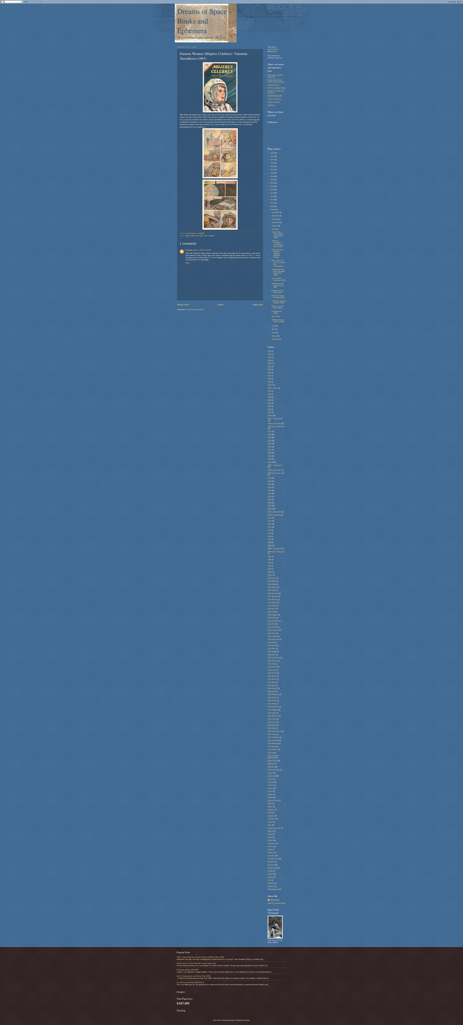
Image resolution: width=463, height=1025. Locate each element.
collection (271, 767)
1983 (269, 563)
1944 (269, 394)
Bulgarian (271, 764)
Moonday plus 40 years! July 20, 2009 (278, 285)
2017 (272, 183)
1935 (269, 373)
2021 (272, 170)
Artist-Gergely (272, 636)
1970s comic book (274, 515)
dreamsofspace (273, 49)
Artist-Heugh (272, 651)
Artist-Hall (271, 642)
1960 (269, 459)
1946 (269, 400)
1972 (269, 521)
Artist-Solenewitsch (274, 731)
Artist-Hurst (272, 655)
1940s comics (272, 388)
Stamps (270, 877)
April (274, 333)
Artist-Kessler (272, 661)
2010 (272, 206)
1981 (269, 557)
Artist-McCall (272, 673)
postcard (271, 846)
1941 (269, 391)
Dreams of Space (274, 102)
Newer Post (182, 305)
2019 (272, 176)
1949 (269, 409)
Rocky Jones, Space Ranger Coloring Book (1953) (277, 234)
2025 (272, 156)
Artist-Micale (272, 679)
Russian (270, 865)
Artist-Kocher (272, 667)
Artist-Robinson (273, 716)
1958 (269, 453)
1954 (269, 441)
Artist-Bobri (272, 590)
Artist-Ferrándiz (273, 621)
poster (270, 849)
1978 (269, 536)
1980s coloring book (275, 548)
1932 (269, 369)
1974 (269, 527)
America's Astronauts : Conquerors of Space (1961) (277, 243)
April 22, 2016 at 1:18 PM (202, 250)
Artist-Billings (272, 587)
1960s (187, 236)
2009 (272, 210)
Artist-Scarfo (272, 722)
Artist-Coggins (273, 615)
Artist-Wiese (272, 746)
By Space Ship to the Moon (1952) (278, 296)
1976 (269, 533)
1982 (269, 560)
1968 (269, 499)
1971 (269, 518)
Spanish (211, 236)
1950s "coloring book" (275, 419)
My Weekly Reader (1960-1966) (188, 970)
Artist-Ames (272, 578)
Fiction (270, 788)
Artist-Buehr (272, 606)
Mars (269, 825)
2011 (272, 203)
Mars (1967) (276, 316)
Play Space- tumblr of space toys (275, 76)
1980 (269, 542)
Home (220, 305)
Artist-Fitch (271, 624)
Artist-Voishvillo (273, 740)
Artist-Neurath (272, 688)
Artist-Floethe (272, 627)
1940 (269, 382)
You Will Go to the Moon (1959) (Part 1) (190, 982)
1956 (269, 447)
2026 (272, 153)
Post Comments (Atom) (195, 310)
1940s (270, 385)
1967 (206, 236)
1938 (269, 376)
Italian (270, 813)
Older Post (258, 305)
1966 (269, 493)
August (274, 226)
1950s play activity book (276, 426)
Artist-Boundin (273, 596)
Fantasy (270, 785)
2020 (272, 173)
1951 (269, 431)
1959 (269, 456)
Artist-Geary (272, 633)
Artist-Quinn (272, 713)
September (276, 222)
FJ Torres (189, 250)
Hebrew (270, 807)
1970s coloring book (275, 512)
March (274, 336)
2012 (272, 200)
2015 (272, 190)
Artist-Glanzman (273, 639)
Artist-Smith (272, 725)
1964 (269, 487)
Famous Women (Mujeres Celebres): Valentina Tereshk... (277, 253)
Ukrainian (271, 883)
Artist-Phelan (272, 700)
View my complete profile (276, 903)
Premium (271, 852)
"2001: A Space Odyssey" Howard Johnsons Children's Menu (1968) (200, 957)
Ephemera (271, 105)
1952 (269, 435)
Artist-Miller (272, 682)
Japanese (271, 816)
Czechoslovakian (274, 770)
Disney (270, 773)
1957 (269, 450)
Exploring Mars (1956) (277, 312)
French (270, 791)
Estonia (270, 779)
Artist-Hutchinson (274, 658)
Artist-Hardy (272, 645)
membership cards (274, 828)
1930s (270, 363)
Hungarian (271, 810)
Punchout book (273, 859)
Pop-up (270, 840)
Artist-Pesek (272, 697)
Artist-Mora (271, 685)
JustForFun (272, 819)
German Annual (273, 800)
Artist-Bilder (272, 584)
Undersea (271, 886)
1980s (270, 545)
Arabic (270, 575)
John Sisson (274, 900)
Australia (271, 753)
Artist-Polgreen (273, 710)
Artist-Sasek (272, 719)
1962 (269, 481)
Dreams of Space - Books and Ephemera (204, 20)
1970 (269, 506)
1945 (269, 397)
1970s (270, 509)
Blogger (247, 1020)
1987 (269, 569)
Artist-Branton (272, 599)
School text (272, 868)
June (274, 326)
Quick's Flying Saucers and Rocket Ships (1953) (194, 976)
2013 (272, 196)
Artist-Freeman (273, 630)
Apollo (270, 572)
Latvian (270, 822)
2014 (272, 193)
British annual (272, 761)
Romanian (271, 862)
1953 (269, 438)
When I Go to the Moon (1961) (277, 307)
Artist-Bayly (272, 581)
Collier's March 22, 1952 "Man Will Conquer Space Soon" (196, 963)
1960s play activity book (276, 473)
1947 (269, 403)
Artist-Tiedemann (274, 737)
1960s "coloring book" (275, 465)
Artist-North (272, 691)
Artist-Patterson (273, 694)
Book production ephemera (273, 756)
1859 (269, 351)
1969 (269, 503)
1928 (269, 360)
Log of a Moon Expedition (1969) (279, 279)
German (270, 797)
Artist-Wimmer (273, 750)
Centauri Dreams (273, 85)
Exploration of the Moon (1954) (278, 291)
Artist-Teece (272, 734)
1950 (269, 412)
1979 (269, 539)
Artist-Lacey (272, 670)
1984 (269, 566)
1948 (269, 406)
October (275, 219)
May (274, 329)
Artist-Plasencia (273, 707)
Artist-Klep (271, 664)
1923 (269, 357)
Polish (270, 837)
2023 (272, 163)
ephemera (271, 776)
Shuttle (270, 871)
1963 (269, 484)
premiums (271, 856)
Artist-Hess (272, 648)
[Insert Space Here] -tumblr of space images (276, 81)
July (273, 229)
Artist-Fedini (272, 618)
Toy (269, 880)
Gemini (270, 794)
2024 (272, 160)
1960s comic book (197, 236)
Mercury (270, 831)
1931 (269, 366)
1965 (269, 490)
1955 (269, 444)
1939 (269, 379)
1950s (270, 416)
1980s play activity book (276, 552)
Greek (270, 803)
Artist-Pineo (272, 704)
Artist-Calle (271, 612)
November (276, 216)
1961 (269, 478)
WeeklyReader (273, 889)
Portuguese (272, 843)
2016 (272, 186)
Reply (188, 263)
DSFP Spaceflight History (277, 88)
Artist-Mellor (272, 676)
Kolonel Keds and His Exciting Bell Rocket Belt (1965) (278, 272)
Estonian (271, 782)
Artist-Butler (272, 609)
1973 (269, 524)
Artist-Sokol (272, 728)
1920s (270, 354)
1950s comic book (274, 423)
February (275, 339)
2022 (272, 166)
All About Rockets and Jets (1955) (278, 321)
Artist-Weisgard (273, 743)
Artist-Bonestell (273, 593)
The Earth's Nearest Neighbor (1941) (278, 302)
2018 (272, 180)
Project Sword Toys (274, 99)
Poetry (270, 834)
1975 (269, 530)
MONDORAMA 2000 (275, 96)
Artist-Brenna (272, 602)
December (276, 212)
